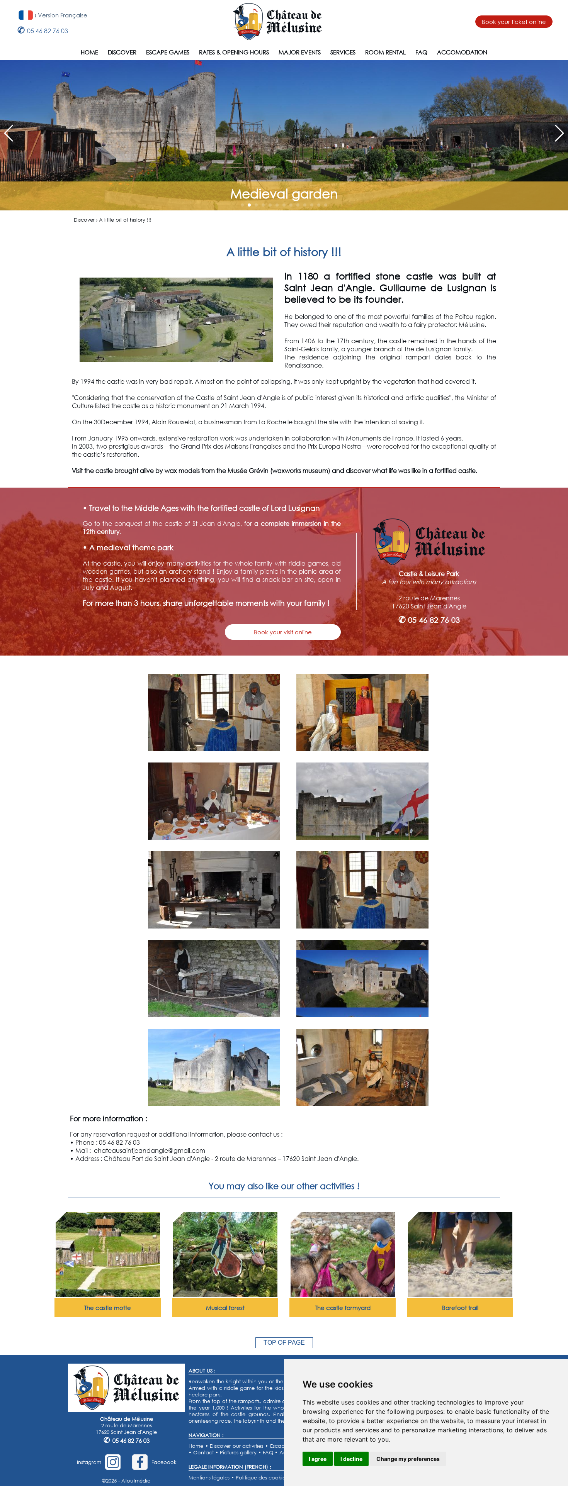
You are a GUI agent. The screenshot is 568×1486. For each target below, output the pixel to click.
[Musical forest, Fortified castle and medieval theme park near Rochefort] (225, 1294)
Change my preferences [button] (408, 1459)
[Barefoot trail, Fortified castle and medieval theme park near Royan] (460, 1294)
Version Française (62, 15)
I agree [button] (318, 1459)
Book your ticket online (514, 21)
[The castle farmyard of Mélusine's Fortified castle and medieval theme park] (343, 1294)
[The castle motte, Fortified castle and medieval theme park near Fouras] (108, 1294)
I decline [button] (351, 1459)
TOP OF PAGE (284, 1342)
